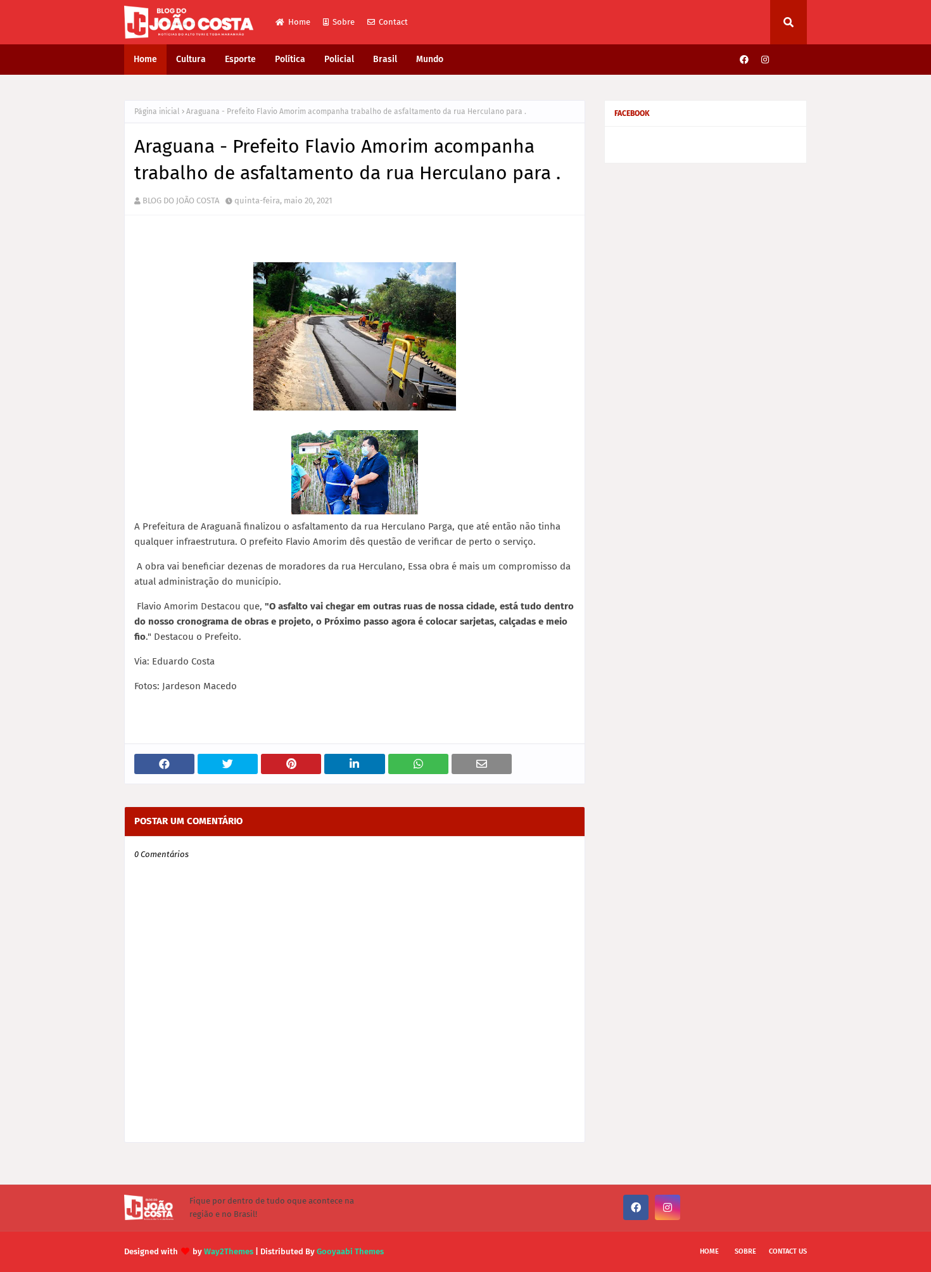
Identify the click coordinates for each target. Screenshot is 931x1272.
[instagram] (765, 59)
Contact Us (788, 1251)
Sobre (343, 22)
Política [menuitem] (290, 59)
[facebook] (744, 59)
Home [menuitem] (145, 59)
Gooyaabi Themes (350, 1251)
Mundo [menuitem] (429, 59)
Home (299, 22)
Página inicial (157, 111)
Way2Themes (228, 1251)
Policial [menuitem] (339, 59)
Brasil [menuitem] (385, 59)
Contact (393, 22)
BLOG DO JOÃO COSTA (180, 200)
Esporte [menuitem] (240, 59)
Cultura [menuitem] (191, 59)
